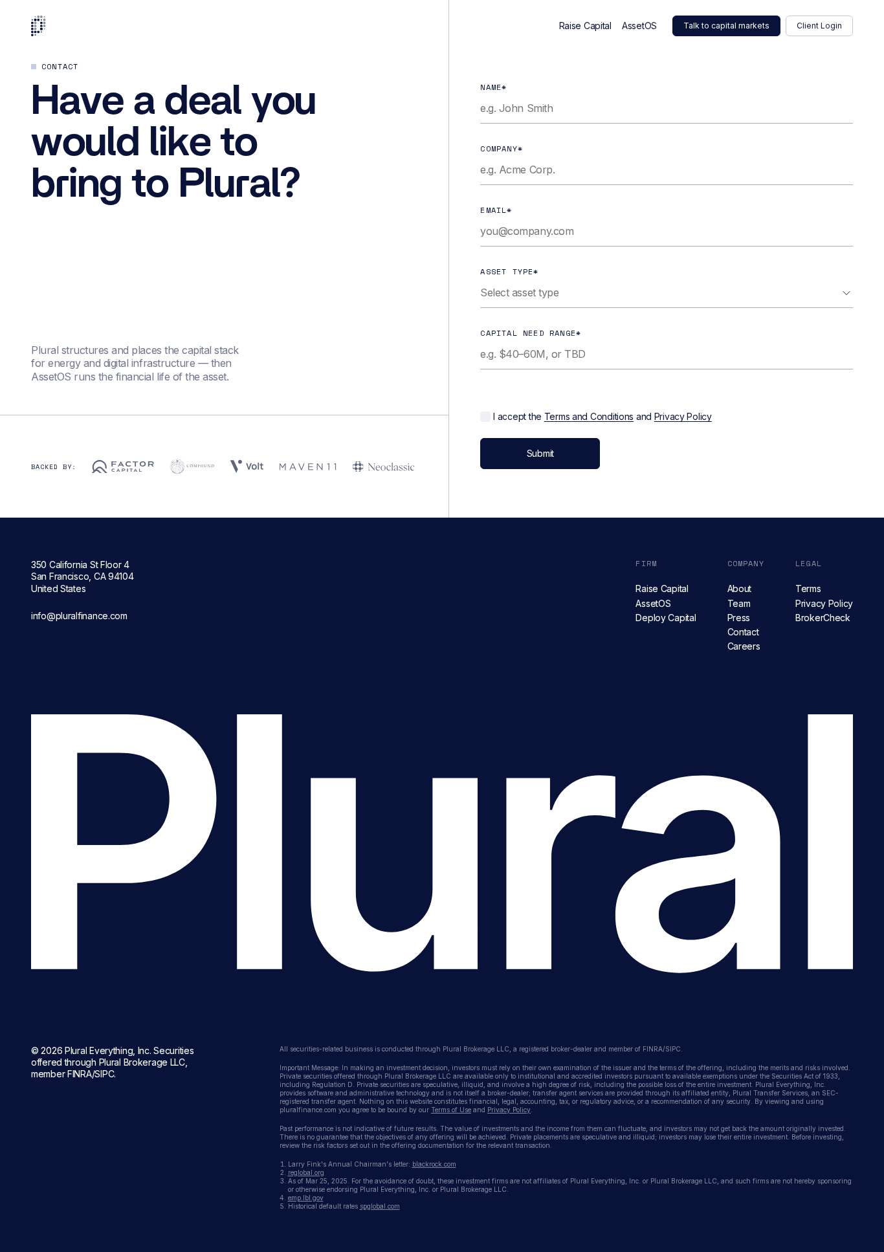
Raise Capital (585, 25)
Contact (743, 631)
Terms (808, 588)
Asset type (509, 271)
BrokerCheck (822, 617)
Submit (540, 453)
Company (501, 148)
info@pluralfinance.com (79, 615)
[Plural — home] (38, 26)
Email (496, 210)
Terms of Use (451, 1110)
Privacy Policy (683, 416)
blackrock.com (434, 1164)
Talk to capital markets (726, 25)
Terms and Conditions (589, 416)
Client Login (819, 25)
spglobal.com (380, 1206)
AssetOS (639, 25)
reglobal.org (306, 1172)
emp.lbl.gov (306, 1198)
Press (739, 617)
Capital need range (530, 333)
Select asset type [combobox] (519, 292)
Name (493, 87)
